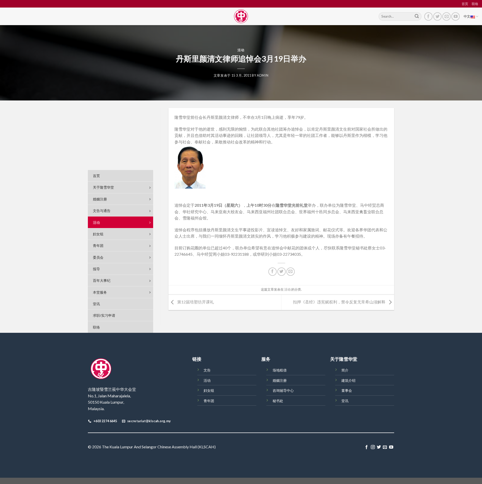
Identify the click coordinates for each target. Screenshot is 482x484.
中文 (467, 16)
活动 (240, 50)
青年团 (209, 401)
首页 (465, 4)
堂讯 (344, 401)
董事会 (346, 390)
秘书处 (278, 401)
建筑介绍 (348, 380)
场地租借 (280, 370)
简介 (344, 370)
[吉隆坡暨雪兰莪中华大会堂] (241, 16)
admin (262, 75)
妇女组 (209, 390)
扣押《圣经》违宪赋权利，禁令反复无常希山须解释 (339, 301)
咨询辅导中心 (283, 390)
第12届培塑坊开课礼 (195, 301)
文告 (207, 370)
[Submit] (416, 16)
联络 (475, 4)
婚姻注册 (280, 380)
